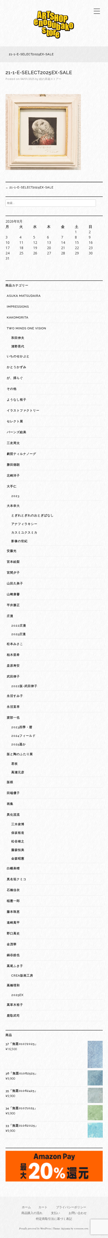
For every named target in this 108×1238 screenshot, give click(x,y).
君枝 (14, 763)
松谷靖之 (17, 841)
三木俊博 (17, 824)
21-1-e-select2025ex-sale (29, 187)
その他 (12, 389)
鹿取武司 (13, 1015)
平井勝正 (13, 605)
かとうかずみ (16, 367)
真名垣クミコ (16, 879)
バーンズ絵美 (16, 432)
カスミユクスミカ (24, 532)
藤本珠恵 (13, 911)
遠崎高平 (13, 922)
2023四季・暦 (21, 727)
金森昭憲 (17, 858)
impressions (18, 306)
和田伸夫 (17, 338)
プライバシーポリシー (71, 1207)
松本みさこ (15, 644)
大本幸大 (13, 506)
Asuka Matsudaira (24, 296)
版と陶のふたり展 (20, 754)
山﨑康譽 (13, 594)
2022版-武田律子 (24, 686)
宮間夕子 (13, 572)
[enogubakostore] (54, 40)
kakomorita (17, 317)
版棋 (10, 782)
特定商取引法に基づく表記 (54, 1219)
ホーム (26, 1207)
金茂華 (12, 944)
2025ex (17, 995)
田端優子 (13, 793)
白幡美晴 (13, 868)
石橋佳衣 (13, 890)
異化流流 (13, 814)
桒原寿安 (13, 665)
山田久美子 (15, 583)
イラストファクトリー (23, 410)
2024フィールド (23, 736)
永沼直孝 (13, 707)
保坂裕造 (17, 833)
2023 (15, 496)
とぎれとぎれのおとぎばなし (32, 515)
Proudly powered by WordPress (35, 1228)
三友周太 (13, 443)
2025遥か (18, 744)
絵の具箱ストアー (50, 79)
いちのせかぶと (18, 356)
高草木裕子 (15, 1005)
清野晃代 (17, 346)
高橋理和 (13, 985)
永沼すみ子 (15, 696)
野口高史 (13, 933)
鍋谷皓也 (13, 955)
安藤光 (12, 551)
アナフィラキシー (24, 524)
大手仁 (12, 486)
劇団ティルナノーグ (21, 454)
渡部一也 (13, 717)
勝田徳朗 (13, 464)
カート (42, 1207)
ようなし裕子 (16, 399)
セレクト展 (15, 421)
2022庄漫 (18, 625)
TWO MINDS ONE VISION (26, 328)
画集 (10, 804)
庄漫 (10, 616)
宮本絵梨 (13, 562)
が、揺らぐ (15, 378)
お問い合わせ (78, 1213)
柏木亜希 (13, 655)
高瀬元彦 (17, 772)
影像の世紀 (19, 541)
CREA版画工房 (22, 975)
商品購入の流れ (31, 1213)
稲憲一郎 (13, 901)
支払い (55, 1213)
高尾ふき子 (15, 966)
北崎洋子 (13, 475)
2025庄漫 (18, 634)
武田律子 (13, 676)
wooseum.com (81, 1228)
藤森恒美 (17, 850)
